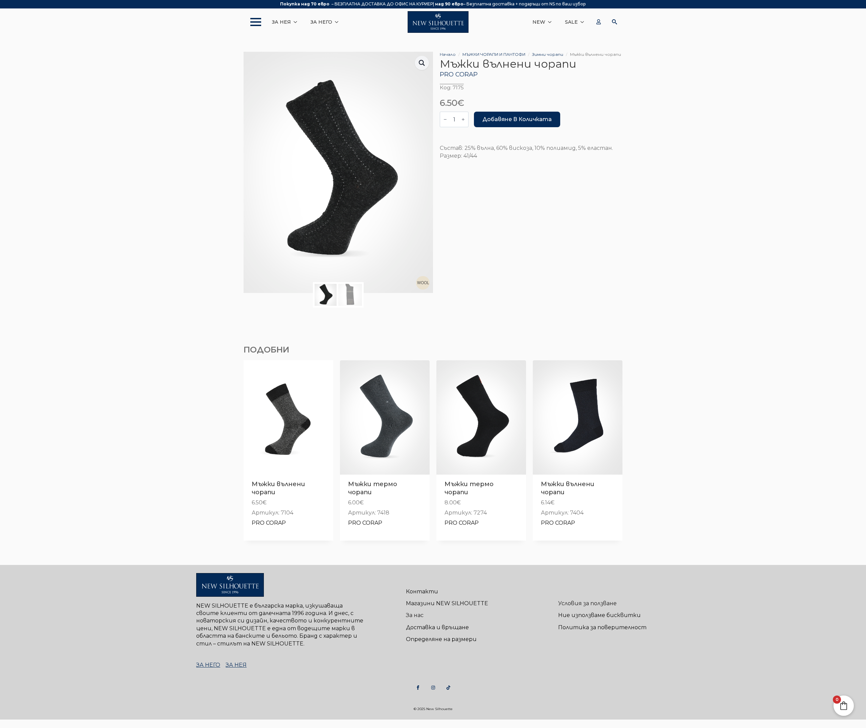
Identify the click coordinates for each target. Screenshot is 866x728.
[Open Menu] (252, 22)
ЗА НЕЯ (281, 22)
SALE (571, 22)
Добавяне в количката (517, 119)
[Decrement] (445, 119)
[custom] (418, 687)
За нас (415, 615)
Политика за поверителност (602, 627)
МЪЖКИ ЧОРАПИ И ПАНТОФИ (493, 54)
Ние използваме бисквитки (599, 615)
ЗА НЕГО (321, 22)
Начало (448, 54)
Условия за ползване (587, 603)
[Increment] (463, 119)
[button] (422, 63)
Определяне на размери (441, 639)
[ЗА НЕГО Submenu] (338, 22)
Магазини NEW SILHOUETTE (447, 603)
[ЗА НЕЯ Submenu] (297, 22)
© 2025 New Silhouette (433, 709)
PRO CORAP (459, 74)
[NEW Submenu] (551, 22)
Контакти (422, 591)
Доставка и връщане (437, 627)
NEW (538, 22)
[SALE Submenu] (584, 22)
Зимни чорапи (547, 54)
